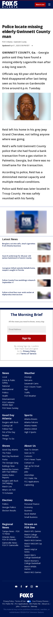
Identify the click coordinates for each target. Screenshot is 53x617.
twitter (26, 586)
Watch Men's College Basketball (32, 556)
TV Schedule (7, 493)
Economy (28, 507)
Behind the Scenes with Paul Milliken (10, 470)
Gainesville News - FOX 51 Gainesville (10, 544)
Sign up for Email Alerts (31, 467)
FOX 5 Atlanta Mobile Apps (8, 403)
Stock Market (30, 514)
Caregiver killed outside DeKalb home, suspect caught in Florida (18, 269)
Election (7, 500)
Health (5, 395)
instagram (31, 586)
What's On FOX (8, 489)
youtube (16, 586)
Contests (28, 456)
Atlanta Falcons (31, 422)
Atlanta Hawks (30, 425)
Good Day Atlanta (8, 416)
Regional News (7, 525)
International (7, 389)
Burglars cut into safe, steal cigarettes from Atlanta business (18, 244)
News (5, 373)
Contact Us (29, 462)
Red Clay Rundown (10, 456)
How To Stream (31, 449)
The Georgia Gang (10, 462)
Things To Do (8, 438)
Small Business (31, 517)
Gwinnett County (20, 42)
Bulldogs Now (8, 466)
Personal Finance (31, 504)
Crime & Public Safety (8, 381)
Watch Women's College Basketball (32, 562)
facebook (21, 586)
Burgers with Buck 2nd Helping (10, 482)
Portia (4, 459)
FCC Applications (31, 481)
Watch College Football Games (31, 535)
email (37, 586)
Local (4, 377)
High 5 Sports (30, 432)
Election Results (9, 510)
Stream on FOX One (30, 525)
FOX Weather (30, 395)
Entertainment (8, 399)
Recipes (5, 435)
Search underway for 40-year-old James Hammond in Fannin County (17, 257)
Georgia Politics (9, 507)
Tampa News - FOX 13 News (10, 532)
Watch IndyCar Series (30, 550)
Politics (5, 392)
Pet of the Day (8, 432)
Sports (28, 415)
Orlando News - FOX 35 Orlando (9, 538)
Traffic (27, 392)
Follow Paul (7, 429)
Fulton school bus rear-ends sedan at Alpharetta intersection (18, 293)
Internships (29, 475)
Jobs (26, 471)
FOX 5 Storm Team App (32, 388)
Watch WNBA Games (30, 567)
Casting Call (7, 425)
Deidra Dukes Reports (8, 476)
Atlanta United (30, 429)
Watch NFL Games (32, 531)
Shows (6, 445)
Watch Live (40, 5)
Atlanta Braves (30, 419)
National (6, 386)
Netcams (28, 380)
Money (28, 500)
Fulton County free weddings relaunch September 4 (18, 281)
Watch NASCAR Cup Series (33, 544)
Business (28, 510)
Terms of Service (28, 353)
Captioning (29, 485)
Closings (28, 377)
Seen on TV (29, 453)
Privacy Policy (29, 351)
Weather (29, 373)
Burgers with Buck (10, 422)
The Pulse (6, 453)
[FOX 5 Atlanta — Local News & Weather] (10, 4)
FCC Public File (30, 478)
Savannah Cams (31, 383)
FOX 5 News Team (32, 459)
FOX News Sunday (10, 408)
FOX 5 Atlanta (7, 42)
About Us (30, 445)
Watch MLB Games (32, 540)
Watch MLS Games (32, 572)
